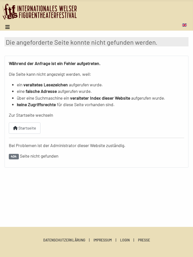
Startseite (27, 127)
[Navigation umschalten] (7, 27)
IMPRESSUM (102, 239)
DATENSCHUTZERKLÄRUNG (64, 239)
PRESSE (144, 239)
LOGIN (125, 239)
